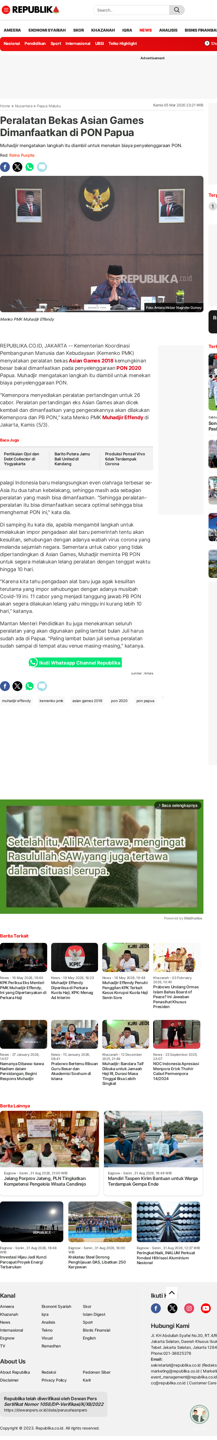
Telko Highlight (122, 43)
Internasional (78, 43)
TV (2, 1345)
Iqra (45, 1314)
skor (78, 30)
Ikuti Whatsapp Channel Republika (79, 663)
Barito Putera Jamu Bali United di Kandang (72, 458)
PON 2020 (128, 368)
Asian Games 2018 (91, 361)
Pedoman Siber (96, 1372)
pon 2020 (119, 700)
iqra (127, 30)
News (5, 1322)
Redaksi (49, 1372)
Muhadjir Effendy (122, 417)
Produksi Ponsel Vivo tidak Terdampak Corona (125, 458)
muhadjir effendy (16, 700)
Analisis (48, 1322)
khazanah (103, 30)
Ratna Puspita (21, 155)
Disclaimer (9, 1380)
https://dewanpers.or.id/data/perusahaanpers (45, 1410)
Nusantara (23, 106)
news (145, 30)
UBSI (99, 43)
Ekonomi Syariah (47, 30)
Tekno (47, 1330)
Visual (47, 1338)
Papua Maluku (49, 106)
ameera (12, 30)
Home (5, 106)
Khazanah (9, 1314)
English (89, 1338)
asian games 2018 (87, 700)
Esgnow (7, 1338)
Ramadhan (51, 1345)
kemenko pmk (51, 700)
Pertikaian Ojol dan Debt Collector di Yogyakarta (21, 458)
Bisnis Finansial (96, 1330)
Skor (87, 1306)
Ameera (7, 1306)
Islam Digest (94, 1314)
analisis (168, 30)
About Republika (15, 1372)
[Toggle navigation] (6, 9)
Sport (56, 43)
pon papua (145, 700)
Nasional (12, 43)
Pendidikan (35, 43)
